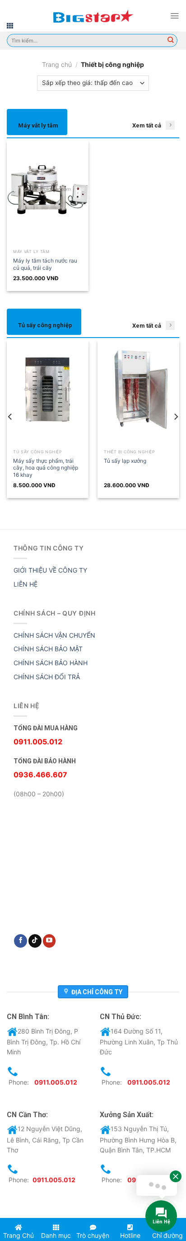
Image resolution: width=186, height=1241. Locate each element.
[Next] (175, 416)
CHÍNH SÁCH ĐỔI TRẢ (47, 677)
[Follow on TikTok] (35, 941)
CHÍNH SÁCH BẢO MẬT (48, 649)
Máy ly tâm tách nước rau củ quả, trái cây (45, 264)
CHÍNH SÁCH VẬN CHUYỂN (54, 635)
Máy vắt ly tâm (38, 125)
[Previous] (10, 416)
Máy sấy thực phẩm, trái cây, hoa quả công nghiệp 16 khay (45, 467)
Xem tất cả (146, 125)
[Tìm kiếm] (170, 40)
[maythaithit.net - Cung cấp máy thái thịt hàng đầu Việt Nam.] (93, 15)
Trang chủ (57, 64)
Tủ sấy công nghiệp (45, 325)
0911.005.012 (55, 1082)
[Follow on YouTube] (49, 941)
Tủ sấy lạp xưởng (125, 460)
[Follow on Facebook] (20, 941)
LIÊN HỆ (25, 584)
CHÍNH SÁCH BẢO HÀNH (51, 663)
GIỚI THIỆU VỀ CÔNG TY (50, 570)
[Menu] (174, 15)
